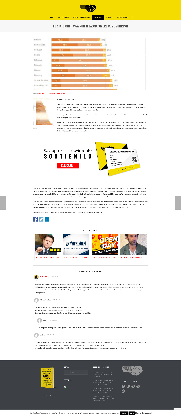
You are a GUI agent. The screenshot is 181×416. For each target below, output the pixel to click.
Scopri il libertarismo (81, 17)
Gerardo (98, 380)
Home (52, 17)
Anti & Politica (54, 93)
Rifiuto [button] (132, 413)
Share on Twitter (41, 219)
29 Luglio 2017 (43, 93)
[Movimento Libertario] (90, 7)
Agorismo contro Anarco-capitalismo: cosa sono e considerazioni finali (103, 398)
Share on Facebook (35, 219)
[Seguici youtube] (123, 391)
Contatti (109, 17)
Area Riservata (122, 17)
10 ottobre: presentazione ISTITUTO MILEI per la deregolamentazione (76, 257)
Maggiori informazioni (143, 413)
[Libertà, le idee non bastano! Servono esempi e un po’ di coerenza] (133, 244)
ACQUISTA (47, 395)
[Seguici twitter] (138, 386)
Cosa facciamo (63, 17)
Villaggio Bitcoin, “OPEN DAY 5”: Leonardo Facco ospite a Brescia (105, 257)
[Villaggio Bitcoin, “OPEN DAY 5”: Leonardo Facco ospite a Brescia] (105, 244)
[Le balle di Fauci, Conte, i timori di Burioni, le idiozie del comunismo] (48, 244)
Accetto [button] (124, 413)
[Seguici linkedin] (128, 386)
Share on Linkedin (47, 219)
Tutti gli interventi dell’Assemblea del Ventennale (103, 374)
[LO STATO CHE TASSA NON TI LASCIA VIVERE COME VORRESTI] (90, 64)
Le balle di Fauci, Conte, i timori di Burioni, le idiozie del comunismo (48, 257)
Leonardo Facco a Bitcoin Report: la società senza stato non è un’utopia (103, 382)
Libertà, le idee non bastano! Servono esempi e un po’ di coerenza (134, 257)
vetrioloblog (44, 277)
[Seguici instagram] (133, 386)
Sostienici (98, 17)
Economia (62, 93)
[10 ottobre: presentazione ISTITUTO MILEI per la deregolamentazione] (76, 244)
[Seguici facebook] (123, 386)
